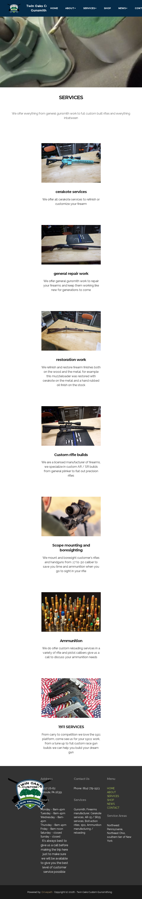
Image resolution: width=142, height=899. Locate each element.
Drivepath (47, 892)
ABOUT (69, 8)
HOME (54, 8)
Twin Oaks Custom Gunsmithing (41, 8)
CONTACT (113, 807)
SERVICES (89, 8)
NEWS (122, 8)
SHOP (107, 8)
